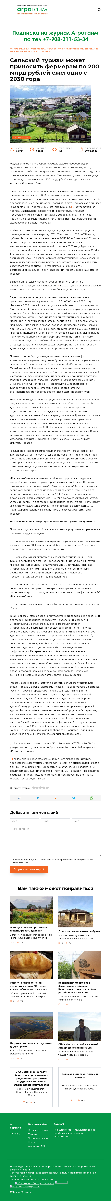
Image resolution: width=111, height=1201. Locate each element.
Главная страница (19, 49)
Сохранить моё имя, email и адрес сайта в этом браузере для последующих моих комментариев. (53, 861)
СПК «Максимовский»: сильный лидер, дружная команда (78, 1046)
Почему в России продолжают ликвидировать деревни (30, 929)
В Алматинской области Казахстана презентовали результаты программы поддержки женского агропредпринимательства (31, 1078)
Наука (31, 1142)
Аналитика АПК (37, 1146)
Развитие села (38, 49)
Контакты (15, 1133)
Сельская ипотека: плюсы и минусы (80, 1076)
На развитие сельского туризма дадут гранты (31, 1045)
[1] (72, 207)
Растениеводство (38, 1130)
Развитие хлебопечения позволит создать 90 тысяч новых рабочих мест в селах (28, 986)
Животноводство (38, 1138)
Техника (32, 1134)
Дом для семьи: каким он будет (79, 931)
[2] (58, 285)
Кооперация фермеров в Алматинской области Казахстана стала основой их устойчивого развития (77, 987)
